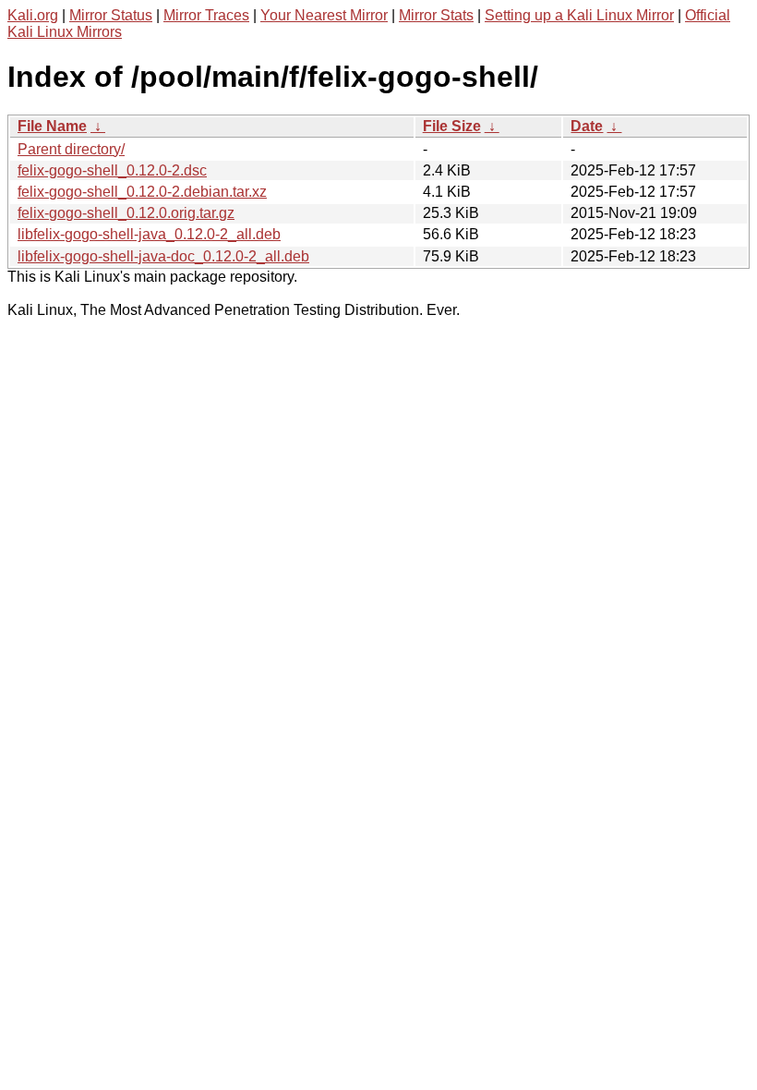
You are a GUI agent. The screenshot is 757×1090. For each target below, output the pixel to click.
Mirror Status (110, 15)
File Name (52, 126)
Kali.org (32, 15)
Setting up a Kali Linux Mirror (579, 15)
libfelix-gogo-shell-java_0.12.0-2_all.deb (149, 234)
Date (587, 126)
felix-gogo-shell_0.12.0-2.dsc (112, 170)
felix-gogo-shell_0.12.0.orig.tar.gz (126, 213)
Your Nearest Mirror (324, 15)
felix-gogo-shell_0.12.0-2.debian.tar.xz (142, 192)
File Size (452, 126)
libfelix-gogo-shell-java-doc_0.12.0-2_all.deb (163, 256)
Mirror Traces (206, 15)
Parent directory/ (71, 149)
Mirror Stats (436, 15)
